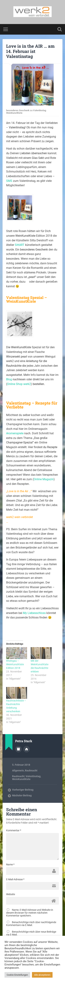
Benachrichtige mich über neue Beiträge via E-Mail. (31, 933)
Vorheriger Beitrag (22, 789)
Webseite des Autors (26, 749)
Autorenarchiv (18, 749)
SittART (19, 245)
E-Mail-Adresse (15, 879)
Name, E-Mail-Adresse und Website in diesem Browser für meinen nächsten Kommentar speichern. (29, 912)
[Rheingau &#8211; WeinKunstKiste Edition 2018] (16, 653)
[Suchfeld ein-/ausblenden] (59, 29)
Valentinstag (33, 776)
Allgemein (18, 770)
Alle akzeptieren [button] (42, 974)
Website (10, 894)
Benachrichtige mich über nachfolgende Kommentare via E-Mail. (31, 924)
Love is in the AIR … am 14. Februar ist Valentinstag (30, 51)
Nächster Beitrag (22, 795)
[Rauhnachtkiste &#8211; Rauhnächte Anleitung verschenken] (16, 693)
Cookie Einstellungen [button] (17, 974)
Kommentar (13, 830)
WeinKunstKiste (21, 779)
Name (10, 864)
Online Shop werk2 (19, 384)
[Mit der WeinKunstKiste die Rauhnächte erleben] (41, 653)
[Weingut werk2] (32, 12)
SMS (9, 181)
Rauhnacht (31, 770)
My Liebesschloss (34, 613)
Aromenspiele (14, 433)
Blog (9, 379)
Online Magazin (44, 479)
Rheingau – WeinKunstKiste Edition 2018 (15, 664)
